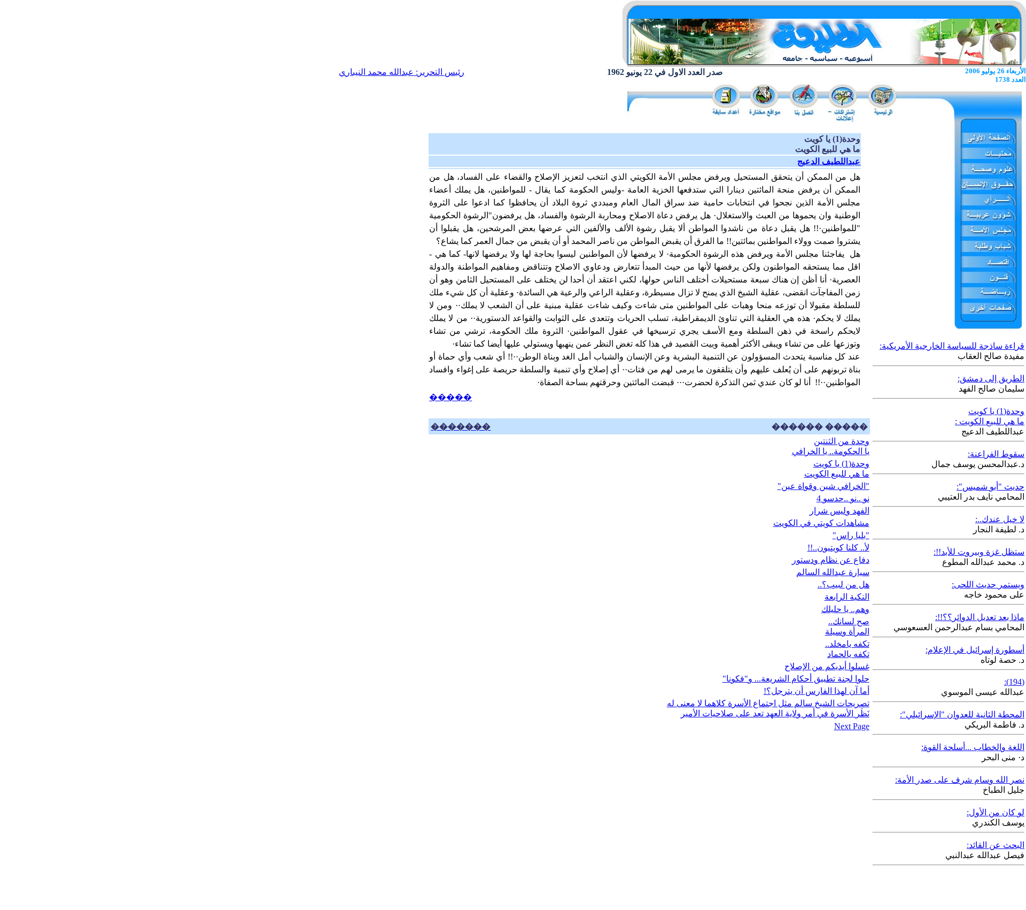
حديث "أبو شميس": (990, 486)
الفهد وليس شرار (839, 510)
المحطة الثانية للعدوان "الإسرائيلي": (962, 714)
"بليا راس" (851, 535)
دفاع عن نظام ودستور (830, 559)
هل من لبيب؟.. (843, 584)
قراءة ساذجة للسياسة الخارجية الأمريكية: (952, 345)
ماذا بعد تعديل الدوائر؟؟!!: (979, 617)
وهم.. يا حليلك (845, 609)
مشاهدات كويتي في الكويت (821, 522)
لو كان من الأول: (995, 812)
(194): (1014, 681)
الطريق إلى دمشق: (991, 378)
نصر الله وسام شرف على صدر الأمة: (959, 779)
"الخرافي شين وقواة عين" (823, 486)
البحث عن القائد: (995, 845)
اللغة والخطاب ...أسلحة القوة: (972, 747)
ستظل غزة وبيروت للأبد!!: (979, 551)
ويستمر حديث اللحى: (988, 584)
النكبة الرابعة (847, 596)
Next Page (851, 726)
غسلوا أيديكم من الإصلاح (826, 666)
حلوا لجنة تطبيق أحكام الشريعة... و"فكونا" (795, 678)
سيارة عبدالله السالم (832, 572)
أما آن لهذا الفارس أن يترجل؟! (816, 690)
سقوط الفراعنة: (996, 453)
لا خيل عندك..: (999, 519)
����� (450, 397)
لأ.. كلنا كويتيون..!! (838, 547)
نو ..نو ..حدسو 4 (843, 498)
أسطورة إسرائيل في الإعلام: (975, 649)
